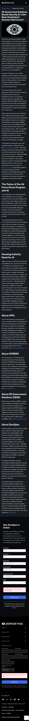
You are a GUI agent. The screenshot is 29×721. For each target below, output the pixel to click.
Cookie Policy (11, 707)
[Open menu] (25, 2)
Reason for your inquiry (6, 666)
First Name (6, 548)
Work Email (6, 561)
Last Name (6, 554)
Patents (3, 713)
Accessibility (8, 713)
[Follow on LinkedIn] (14, 699)
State (5, 580)
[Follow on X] (7, 699)
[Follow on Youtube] (18, 699)
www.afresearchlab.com (18, 348)
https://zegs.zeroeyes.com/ (18, 419)
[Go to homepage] (8, 2)
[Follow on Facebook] (3, 699)
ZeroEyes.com (12, 512)
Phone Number (7, 567)
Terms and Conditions (19, 710)
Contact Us (14, 682)
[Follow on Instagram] (10, 699)
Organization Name (8, 574)
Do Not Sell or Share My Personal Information (11, 717)
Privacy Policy (4, 707)
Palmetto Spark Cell (9, 147)
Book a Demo (14, 597)
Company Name (6, 659)
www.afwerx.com (9, 388)
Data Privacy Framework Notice (8, 710)
